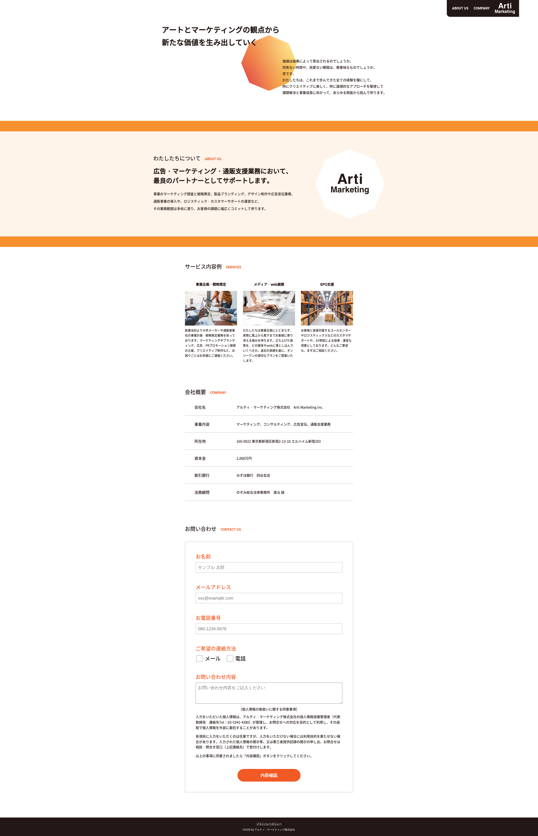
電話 (240, 658)
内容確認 (269, 775)
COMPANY (482, 8)
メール (213, 658)
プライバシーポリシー (269, 824)
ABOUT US (460, 8)
